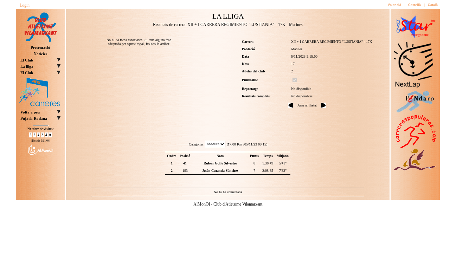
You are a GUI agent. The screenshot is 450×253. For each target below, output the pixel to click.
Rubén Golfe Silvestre (220, 163)
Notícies (40, 54)
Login (25, 5)
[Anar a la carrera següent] (323, 107)
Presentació (40, 47)
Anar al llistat (307, 105)
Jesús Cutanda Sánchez (220, 171)
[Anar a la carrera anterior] (290, 107)
